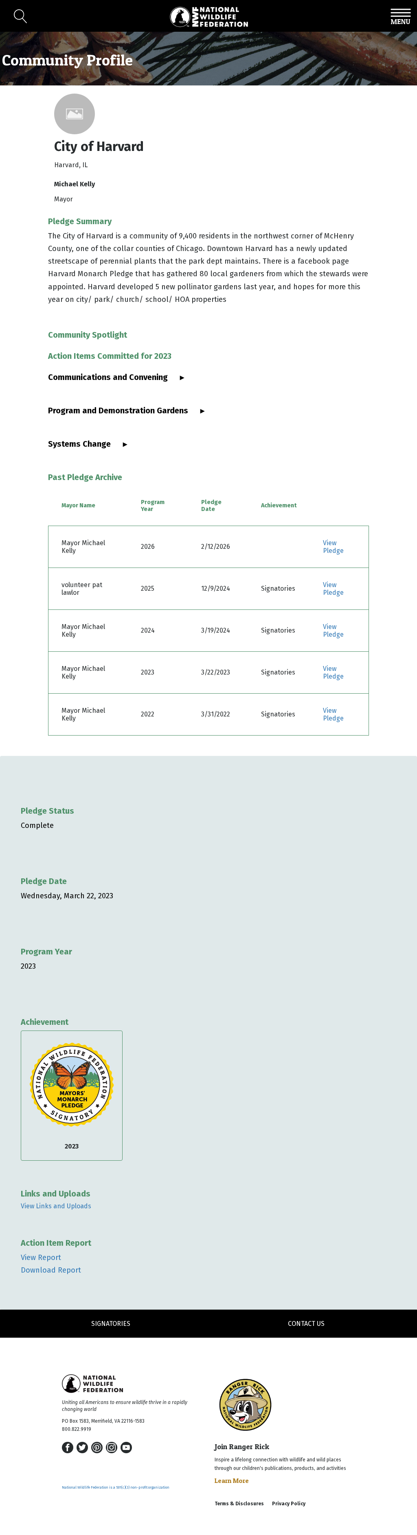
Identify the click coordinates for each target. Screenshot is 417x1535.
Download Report (51, 1270)
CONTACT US (306, 1324)
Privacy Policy (288, 1504)
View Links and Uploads (56, 1206)
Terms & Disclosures (239, 1504)
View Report (41, 1257)
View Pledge (333, 547)
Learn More (232, 1480)
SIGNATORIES (110, 1324)
